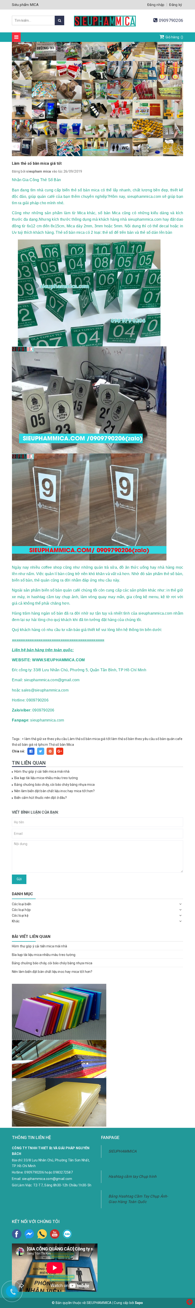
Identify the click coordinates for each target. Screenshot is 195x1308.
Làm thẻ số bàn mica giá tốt (89, 739)
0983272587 (63, 1172)
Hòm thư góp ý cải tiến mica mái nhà (41, 771)
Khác (16, 921)
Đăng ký (175, 5)
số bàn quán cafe (169, 739)
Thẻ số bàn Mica (61, 744)
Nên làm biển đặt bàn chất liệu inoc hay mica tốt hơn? (54, 791)
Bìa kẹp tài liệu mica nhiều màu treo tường (46, 778)
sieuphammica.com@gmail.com (47, 1179)
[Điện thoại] (42, 1234)
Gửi (19, 879)
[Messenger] (29, 1234)
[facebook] (16, 1234)
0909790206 (171, 20)
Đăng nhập (155, 5)
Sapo (139, 1303)
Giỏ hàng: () (174, 37)
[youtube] (54, 1234)
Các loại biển (21, 904)
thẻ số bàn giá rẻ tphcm (30, 744)
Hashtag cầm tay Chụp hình (132, 1176)
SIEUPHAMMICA (122, 1151)
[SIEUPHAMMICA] (105, 23)
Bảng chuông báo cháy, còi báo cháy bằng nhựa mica (54, 784)
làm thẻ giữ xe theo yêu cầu (45, 739)
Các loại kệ (20, 915)
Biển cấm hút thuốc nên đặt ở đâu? (40, 798)
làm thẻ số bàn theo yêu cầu (133, 739)
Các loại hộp (21, 910)
